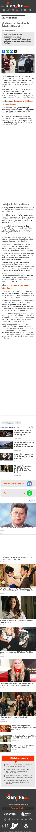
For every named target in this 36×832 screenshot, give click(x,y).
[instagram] (13, 10)
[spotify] (4, 10)
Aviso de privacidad (18, 801)
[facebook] (30, 10)
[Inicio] (17, 5)
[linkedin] (21, 10)
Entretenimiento (9, 18)
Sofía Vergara (8, 423)
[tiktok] (9, 10)
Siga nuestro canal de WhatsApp (15, 493)
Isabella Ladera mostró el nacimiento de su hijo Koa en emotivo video (19, 765)
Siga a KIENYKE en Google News (15, 483)
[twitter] (17, 10)
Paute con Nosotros (18, 808)
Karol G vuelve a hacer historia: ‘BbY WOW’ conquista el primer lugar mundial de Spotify (18, 771)
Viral (18, 423)
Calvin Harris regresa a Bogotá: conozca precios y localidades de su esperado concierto (19, 782)
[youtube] (25, 10)
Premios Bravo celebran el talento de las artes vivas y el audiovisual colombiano (19, 776)
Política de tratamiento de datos (18, 804)
